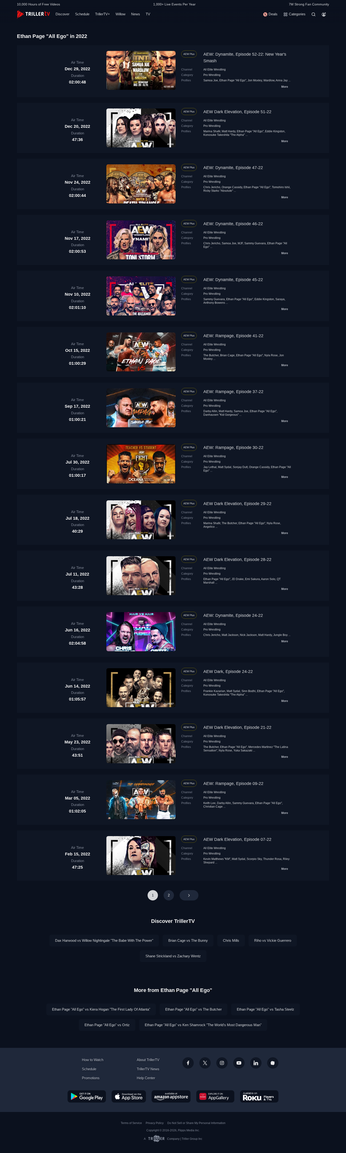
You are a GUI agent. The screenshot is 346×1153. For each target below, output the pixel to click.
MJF (240, 243)
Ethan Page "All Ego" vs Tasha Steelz (265, 1009)
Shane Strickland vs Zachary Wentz (173, 956)
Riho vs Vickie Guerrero (272, 940)
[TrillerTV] (33, 14)
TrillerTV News (148, 1069)
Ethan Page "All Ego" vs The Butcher (193, 1009)
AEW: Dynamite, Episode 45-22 (233, 279)
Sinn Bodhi (248, 691)
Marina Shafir (211, 131)
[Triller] (272, 1063)
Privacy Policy (155, 1123)
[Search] (313, 14)
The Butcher (211, 355)
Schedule (82, 14)
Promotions (91, 1078)
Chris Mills (231, 940)
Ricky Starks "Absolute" (218, 190)
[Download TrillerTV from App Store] (129, 1096)
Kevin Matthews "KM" (216, 859)
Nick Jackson (248, 635)
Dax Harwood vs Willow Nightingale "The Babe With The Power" (104, 940)
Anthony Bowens (214, 302)
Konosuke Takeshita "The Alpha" (224, 135)
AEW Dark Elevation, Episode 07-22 (237, 839)
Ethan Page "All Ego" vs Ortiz (107, 1025)
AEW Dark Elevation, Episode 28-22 (237, 559)
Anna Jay (282, 80)
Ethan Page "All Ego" (232, 80)
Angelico (209, 526)
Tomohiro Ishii (281, 187)
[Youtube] (239, 1063)
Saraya (280, 299)
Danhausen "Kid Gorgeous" (221, 414)
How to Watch (92, 1060)
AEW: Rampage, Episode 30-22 (233, 447)
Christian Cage (213, 806)
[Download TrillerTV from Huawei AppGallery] (215, 1096)
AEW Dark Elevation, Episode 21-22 (237, 727)
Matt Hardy (228, 131)
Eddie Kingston (275, 131)
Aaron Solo (268, 579)
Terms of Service (131, 1123)
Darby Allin (210, 411)
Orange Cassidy (232, 187)
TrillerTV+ (102, 14)
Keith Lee (209, 803)
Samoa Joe (210, 80)
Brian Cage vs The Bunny (188, 940)
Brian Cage (227, 355)
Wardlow (268, 80)
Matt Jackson (230, 635)
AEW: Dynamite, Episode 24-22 (233, 615)
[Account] (324, 14)
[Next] (189, 895)
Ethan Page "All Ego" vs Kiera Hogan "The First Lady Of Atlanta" (101, 1009)
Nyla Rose (271, 355)
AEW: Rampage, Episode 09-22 (233, 783)
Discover (62, 14)
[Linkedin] (256, 1063)
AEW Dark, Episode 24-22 (228, 671)
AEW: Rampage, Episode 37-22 (233, 391)
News (135, 14)
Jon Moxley (255, 80)
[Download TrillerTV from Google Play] (87, 1096)
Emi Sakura (252, 579)
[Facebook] (188, 1063)
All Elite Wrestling (214, 69)
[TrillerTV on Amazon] (171, 1096)
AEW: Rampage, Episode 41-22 (233, 335)
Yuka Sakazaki (242, 750)
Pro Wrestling (212, 75)
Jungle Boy (280, 635)
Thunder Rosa (272, 859)
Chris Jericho (211, 187)
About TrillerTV (148, 1060)
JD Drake (238, 579)
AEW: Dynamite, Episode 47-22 (233, 167)
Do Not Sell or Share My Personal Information (196, 1123)
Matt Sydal (224, 467)
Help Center (146, 1078)
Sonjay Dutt (240, 467)
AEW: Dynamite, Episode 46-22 (233, 223)
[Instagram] (222, 1063)
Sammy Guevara (255, 243)
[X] (205, 1063)
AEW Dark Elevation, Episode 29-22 (237, 503)
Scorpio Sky (254, 859)
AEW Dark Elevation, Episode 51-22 (237, 111)
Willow (120, 14)
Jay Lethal (210, 467)
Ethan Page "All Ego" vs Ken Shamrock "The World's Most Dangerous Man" (203, 1025)
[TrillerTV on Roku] (259, 1096)
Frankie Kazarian (214, 691)
